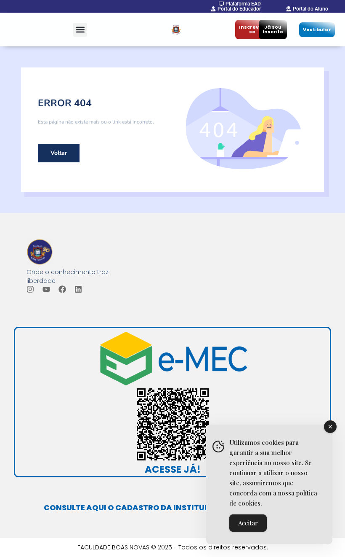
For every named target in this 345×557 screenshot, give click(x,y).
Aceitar (248, 523)
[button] (80, 30)
